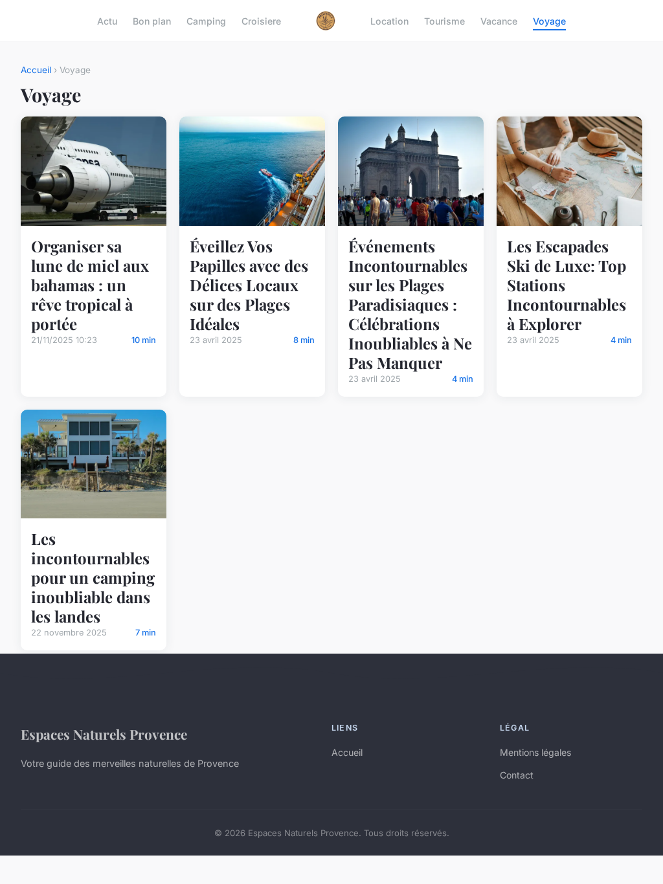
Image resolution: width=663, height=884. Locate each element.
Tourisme (444, 20)
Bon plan (152, 20)
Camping (206, 20)
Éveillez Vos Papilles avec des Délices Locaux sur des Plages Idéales (249, 285)
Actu (107, 20)
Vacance (498, 20)
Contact (517, 774)
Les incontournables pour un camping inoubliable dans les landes (93, 577)
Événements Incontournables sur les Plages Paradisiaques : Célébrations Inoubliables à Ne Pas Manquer (410, 304)
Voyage (549, 20)
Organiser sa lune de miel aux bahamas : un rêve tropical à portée (90, 285)
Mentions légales (535, 752)
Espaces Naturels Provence (104, 734)
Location (389, 20)
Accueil (36, 70)
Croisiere (261, 20)
